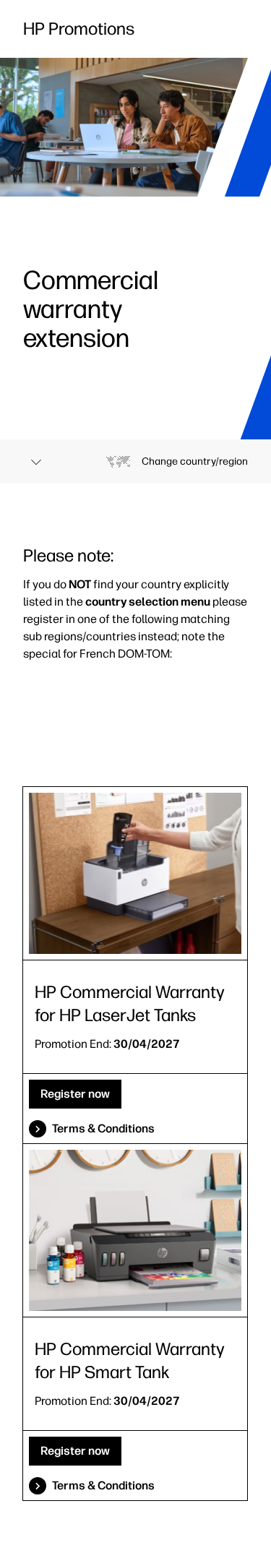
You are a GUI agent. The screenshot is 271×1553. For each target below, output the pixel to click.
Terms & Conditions (103, 1128)
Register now (75, 1094)
